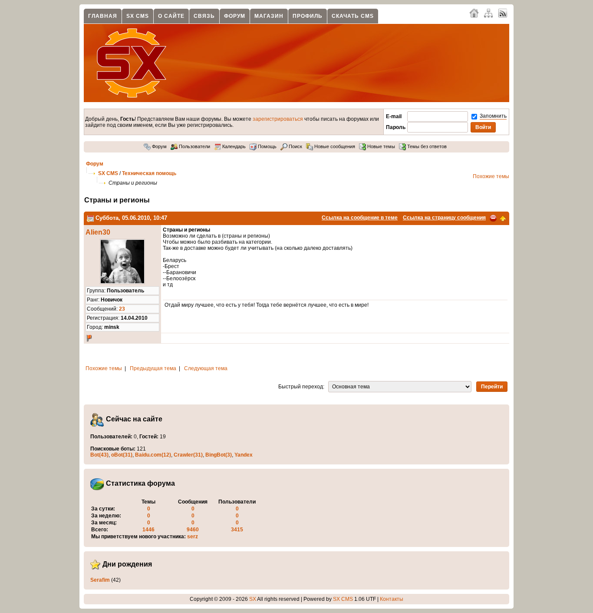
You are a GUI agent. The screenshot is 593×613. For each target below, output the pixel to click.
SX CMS (137, 16)
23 (122, 309)
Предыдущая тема (153, 368)
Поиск (294, 146)
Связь (204, 16)
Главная (102, 16)
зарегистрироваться (278, 119)
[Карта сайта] (488, 12)
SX (252, 599)
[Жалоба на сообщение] (493, 218)
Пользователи (194, 146)
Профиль (308, 16)
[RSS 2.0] (502, 12)
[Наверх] (502, 218)
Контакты (391, 599)
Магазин (268, 16)
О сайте (171, 16)
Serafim (100, 580)
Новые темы (380, 146)
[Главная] (474, 12)
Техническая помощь (149, 173)
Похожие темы (491, 176)
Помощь (267, 146)
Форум (234, 16)
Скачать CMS (353, 16)
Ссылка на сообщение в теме (360, 218)
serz (192, 536)
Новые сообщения (334, 146)
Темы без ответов (426, 146)
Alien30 (98, 232)
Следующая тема (205, 368)
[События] (90, 218)
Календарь (233, 146)
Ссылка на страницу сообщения (444, 218)
